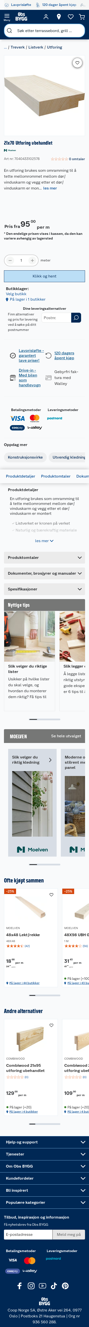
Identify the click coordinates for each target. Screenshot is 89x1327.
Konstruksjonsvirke (25, 457)
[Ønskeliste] (71, 17)
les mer (50, 188)
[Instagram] (31, 1286)
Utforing (54, 47)
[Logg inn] (46, 17)
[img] (31, 946)
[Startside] (26, 17)
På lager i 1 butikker (27, 299)
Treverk (18, 47)
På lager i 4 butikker (23, 1111)
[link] (68, 159)
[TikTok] (54, 1286)
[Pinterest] (65, 1286)
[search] (9, 30)
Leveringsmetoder (63, 410)
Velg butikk (16, 294)
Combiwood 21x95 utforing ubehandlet (25, 1068)
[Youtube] (42, 1286)
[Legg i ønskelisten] (77, 63)
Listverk (35, 47)
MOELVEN (13, 928)
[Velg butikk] (59, 17)
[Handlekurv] (82, 17)
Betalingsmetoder (26, 410)
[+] (32, 260)
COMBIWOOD (15, 1058)
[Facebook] (19, 1286)
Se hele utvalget (66, 736)
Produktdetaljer (20, 476)
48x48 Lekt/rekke (23, 934)
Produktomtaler (55, 476)
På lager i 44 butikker (24, 983)
